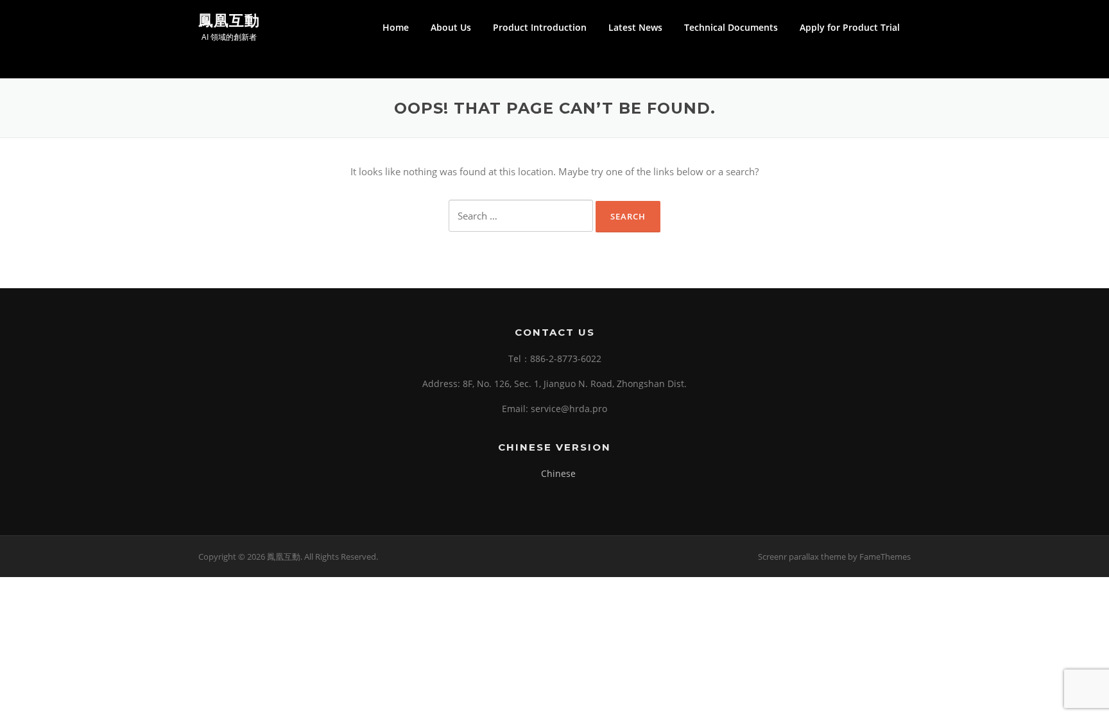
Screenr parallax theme (802, 556)
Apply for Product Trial (850, 27)
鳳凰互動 (229, 20)
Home (396, 27)
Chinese (558, 473)
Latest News (635, 27)
